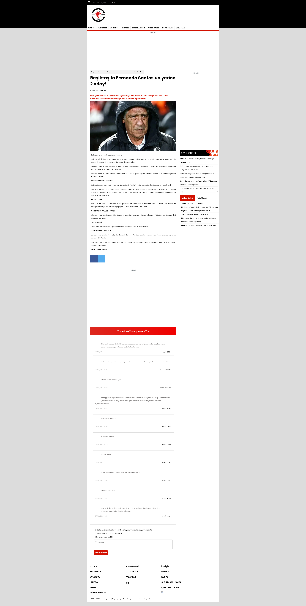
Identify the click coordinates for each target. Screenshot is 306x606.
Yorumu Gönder (101, 553)
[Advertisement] (153, 51)
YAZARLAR (180, 28)
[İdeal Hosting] (162, 592)
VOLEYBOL (114, 28)
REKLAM (165, 571)
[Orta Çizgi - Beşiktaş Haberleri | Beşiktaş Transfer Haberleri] (97, 22)
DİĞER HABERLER (138, 28)
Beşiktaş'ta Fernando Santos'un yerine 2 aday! (125, 72)
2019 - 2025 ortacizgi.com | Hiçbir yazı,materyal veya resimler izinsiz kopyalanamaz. (124, 599)
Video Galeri (187, 198)
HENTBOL (125, 28)
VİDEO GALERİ (153, 28)
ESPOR (93, 587)
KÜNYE (164, 577)
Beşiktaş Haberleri (98, 72)
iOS (127, 583)
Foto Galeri (202, 198)
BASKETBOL (102, 28)
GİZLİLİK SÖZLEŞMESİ (171, 582)
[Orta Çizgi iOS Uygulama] (199, 27)
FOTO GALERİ (167, 28)
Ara (113, 2)
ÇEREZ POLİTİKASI (170, 587)
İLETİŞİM (165, 566)
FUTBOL (91, 28)
